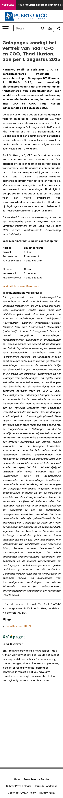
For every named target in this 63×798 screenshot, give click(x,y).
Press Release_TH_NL (19, 626)
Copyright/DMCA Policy (22, 792)
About (17, 779)
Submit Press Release (18, 786)
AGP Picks (8, 4)
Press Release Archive (37, 779)
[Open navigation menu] (5, 28)
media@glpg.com (13, 286)
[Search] (42, 28)
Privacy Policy (47, 792)
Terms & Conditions (46, 786)
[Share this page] (58, 28)
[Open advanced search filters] (50, 28)
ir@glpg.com (31, 286)
